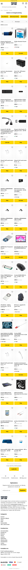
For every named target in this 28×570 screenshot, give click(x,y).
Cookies (2, 543)
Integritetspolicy (4, 541)
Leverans (3, 536)
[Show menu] (2, 4)
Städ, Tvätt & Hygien (5, 524)
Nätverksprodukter (14, 16)
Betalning (3, 533)
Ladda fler (14, 469)
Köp (7, 53)
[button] (26, 4)
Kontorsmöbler (4, 522)
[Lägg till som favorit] (12, 28)
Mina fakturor (3, 544)
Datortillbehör (5, 16)
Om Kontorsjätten (4, 530)
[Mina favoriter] (23, 4)
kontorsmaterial (14, 504)
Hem (2, 10)
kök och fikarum (4, 507)
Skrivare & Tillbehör (5, 518)
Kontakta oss (3, 532)
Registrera (22, 490)
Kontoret (2, 516)
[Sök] (25, 7)
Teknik (10, 10)
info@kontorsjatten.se (9, 551)
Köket (2, 521)
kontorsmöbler (4, 505)
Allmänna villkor (4, 540)
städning (15, 505)
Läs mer (21, 53)
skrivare (20, 504)
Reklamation (3, 538)
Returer (2, 535)
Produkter (6, 10)
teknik (9, 505)
